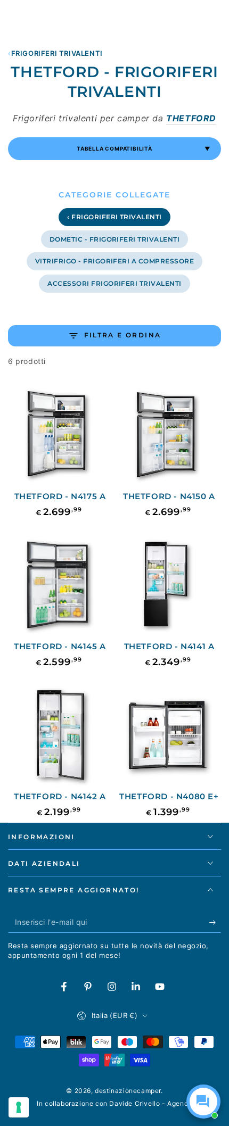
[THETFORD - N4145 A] (60, 585)
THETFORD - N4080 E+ (168, 796)
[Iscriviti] (215, 922)
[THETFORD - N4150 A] (169, 435)
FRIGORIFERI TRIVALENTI (57, 53)
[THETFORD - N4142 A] (60, 736)
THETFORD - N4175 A (60, 496)
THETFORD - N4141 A (169, 646)
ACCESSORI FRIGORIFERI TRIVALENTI (114, 283)
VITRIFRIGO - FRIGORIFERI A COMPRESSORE (114, 261)
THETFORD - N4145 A (60, 646)
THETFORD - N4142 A (60, 796)
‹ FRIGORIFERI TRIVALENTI (114, 217)
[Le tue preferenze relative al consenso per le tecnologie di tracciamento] (19, 1107)
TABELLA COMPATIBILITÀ (143, 148)
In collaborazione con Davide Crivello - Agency (114, 1103)
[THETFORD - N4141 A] (169, 585)
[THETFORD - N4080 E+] (169, 736)
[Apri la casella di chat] (203, 1101)
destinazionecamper (128, 1091)
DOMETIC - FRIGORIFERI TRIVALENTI (114, 239)
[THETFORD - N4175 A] (60, 435)
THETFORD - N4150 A (169, 496)
